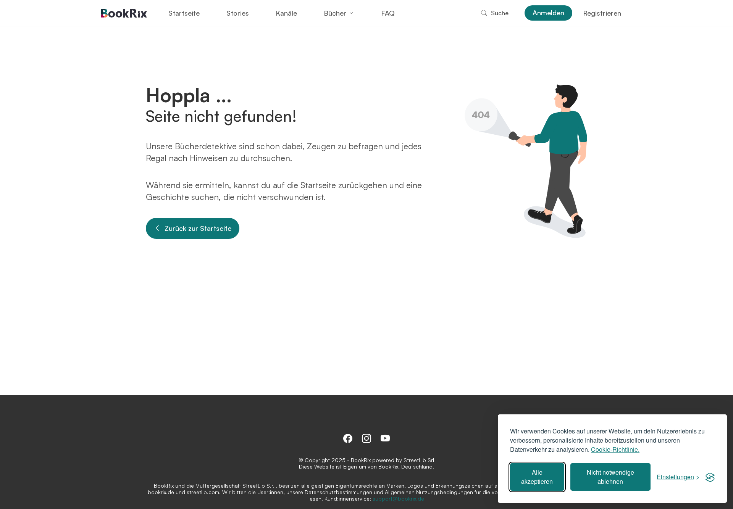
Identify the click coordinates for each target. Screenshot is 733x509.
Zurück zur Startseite (198, 228)
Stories (237, 13)
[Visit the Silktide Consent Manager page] (710, 477)
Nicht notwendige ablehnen (610, 477)
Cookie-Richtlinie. (615, 449)
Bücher (335, 13)
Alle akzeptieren (537, 477)
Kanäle (286, 13)
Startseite (184, 13)
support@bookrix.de (398, 498)
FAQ (387, 13)
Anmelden (548, 12)
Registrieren (602, 13)
